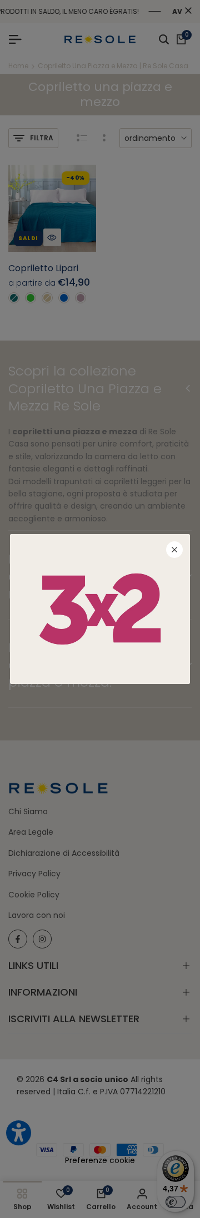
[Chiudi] (174, 549)
